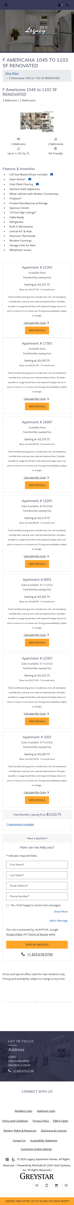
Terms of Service (38, 934)
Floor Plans (12, 73)
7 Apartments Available (20, 824)
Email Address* (19, 885)
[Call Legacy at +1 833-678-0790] (68, 5)
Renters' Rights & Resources (21, 1130)
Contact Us (19, 1140)
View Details (39, 330)
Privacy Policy (14, 934)
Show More (61, 911)
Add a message (58, 920)
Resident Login (24, 1111)
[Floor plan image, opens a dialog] (37, 122)
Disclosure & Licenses (54, 1130)
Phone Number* (19, 896)
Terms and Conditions (15, 1120)
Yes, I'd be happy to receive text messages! (36, 905)
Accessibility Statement (44, 1140)
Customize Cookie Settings (36, 1149)
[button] (60, 5)
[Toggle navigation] (6, 5)
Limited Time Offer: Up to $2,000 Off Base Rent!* (37, 1201)
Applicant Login (47, 1111)
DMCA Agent (61, 1120)
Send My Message (37, 944)
